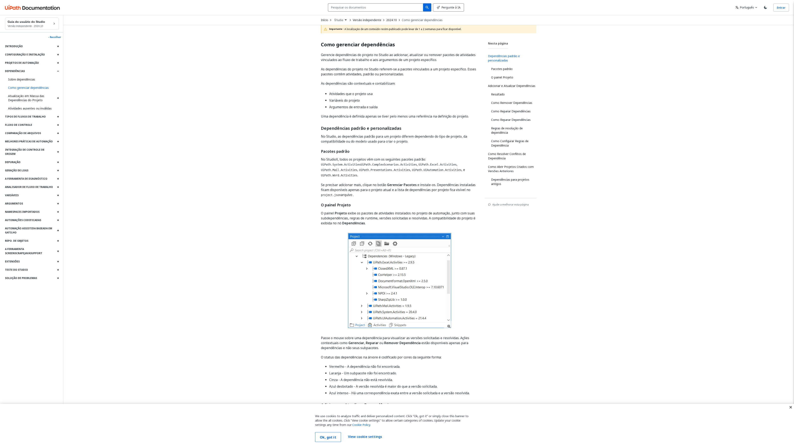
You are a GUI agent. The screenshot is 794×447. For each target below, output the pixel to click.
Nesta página (498, 43)
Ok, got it (328, 437)
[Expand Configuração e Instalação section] (58, 54)
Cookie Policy (361, 425)
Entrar (781, 7)
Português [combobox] (744, 7)
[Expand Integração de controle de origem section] (58, 152)
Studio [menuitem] (338, 20)
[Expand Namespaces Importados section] (58, 212)
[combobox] (376, 7)
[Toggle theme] (765, 7)
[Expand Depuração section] (58, 162)
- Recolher (54, 37)
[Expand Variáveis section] (58, 195)
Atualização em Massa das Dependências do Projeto (26, 98)
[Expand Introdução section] (58, 46)
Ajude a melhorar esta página (510, 204)
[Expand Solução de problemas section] (58, 278)
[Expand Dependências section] (58, 71)
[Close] (790, 407)
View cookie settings (365, 436)
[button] (32, 88)
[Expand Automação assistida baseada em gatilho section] (58, 230)
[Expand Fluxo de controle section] (58, 125)
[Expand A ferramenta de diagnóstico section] (58, 179)
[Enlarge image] (399, 280)
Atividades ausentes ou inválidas (30, 108)
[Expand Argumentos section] (58, 203)
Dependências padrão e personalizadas (361, 128)
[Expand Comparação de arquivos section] (58, 133)
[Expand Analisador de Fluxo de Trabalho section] (58, 187)
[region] (397, 425)
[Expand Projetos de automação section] (58, 63)
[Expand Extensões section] (58, 261)
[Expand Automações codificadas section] (58, 220)
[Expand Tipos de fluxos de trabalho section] (58, 117)
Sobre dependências (21, 79)
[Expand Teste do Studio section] (58, 270)
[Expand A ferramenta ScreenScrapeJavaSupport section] (58, 251)
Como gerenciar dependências (422, 20)
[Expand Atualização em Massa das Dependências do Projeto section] (58, 98)
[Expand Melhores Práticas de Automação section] (58, 141)
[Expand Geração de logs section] (58, 170)
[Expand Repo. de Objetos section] (58, 241)
